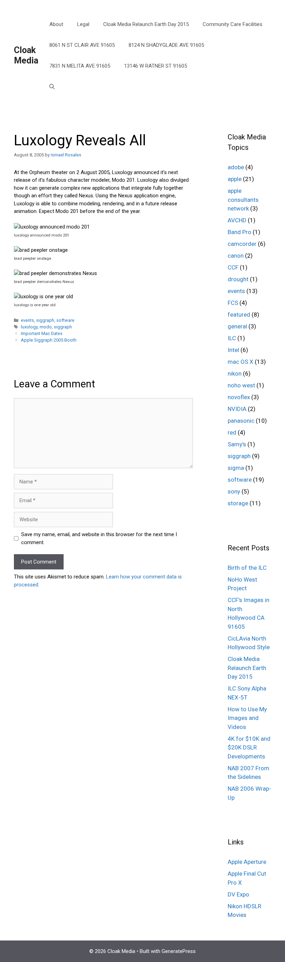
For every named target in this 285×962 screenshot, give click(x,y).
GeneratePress (179, 951)
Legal (83, 24)
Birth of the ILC (247, 567)
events (27, 320)
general (237, 326)
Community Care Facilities (232, 24)
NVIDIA (237, 408)
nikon (235, 373)
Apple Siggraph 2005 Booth (48, 340)
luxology (29, 326)
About (56, 24)
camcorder (242, 243)
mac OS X (240, 361)
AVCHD (237, 220)
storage (238, 503)
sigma (236, 467)
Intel (233, 349)
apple (235, 178)
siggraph (45, 320)
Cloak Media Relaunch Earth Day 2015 (146, 24)
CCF (233, 267)
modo (46, 326)
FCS (233, 302)
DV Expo (238, 894)
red (232, 432)
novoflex (239, 397)
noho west (241, 385)
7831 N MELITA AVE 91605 (79, 66)
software (65, 320)
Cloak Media (26, 55)
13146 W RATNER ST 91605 (155, 66)
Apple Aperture (247, 861)
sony (234, 491)
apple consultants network (243, 199)
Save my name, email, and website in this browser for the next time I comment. (99, 538)
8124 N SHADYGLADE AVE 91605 (166, 45)
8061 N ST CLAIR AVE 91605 (82, 45)
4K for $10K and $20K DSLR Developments (249, 747)
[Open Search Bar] (52, 86)
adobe (236, 167)
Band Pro (239, 232)
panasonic (241, 420)
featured (239, 314)
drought (238, 279)
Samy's (237, 444)
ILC (232, 338)
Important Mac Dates (42, 333)
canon (236, 255)
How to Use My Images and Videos (247, 718)
